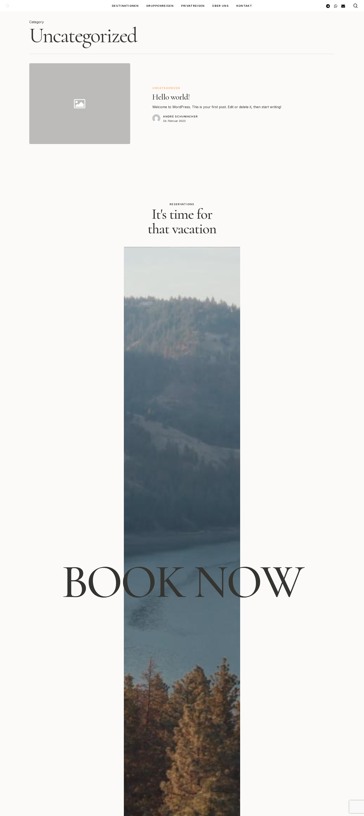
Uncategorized (166, 88)
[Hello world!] (233, 103)
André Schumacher (180, 116)
